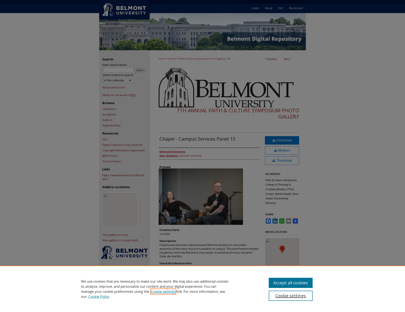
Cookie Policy (98, 296)
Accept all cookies (290, 283)
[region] (202, 289)
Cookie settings (163, 291)
